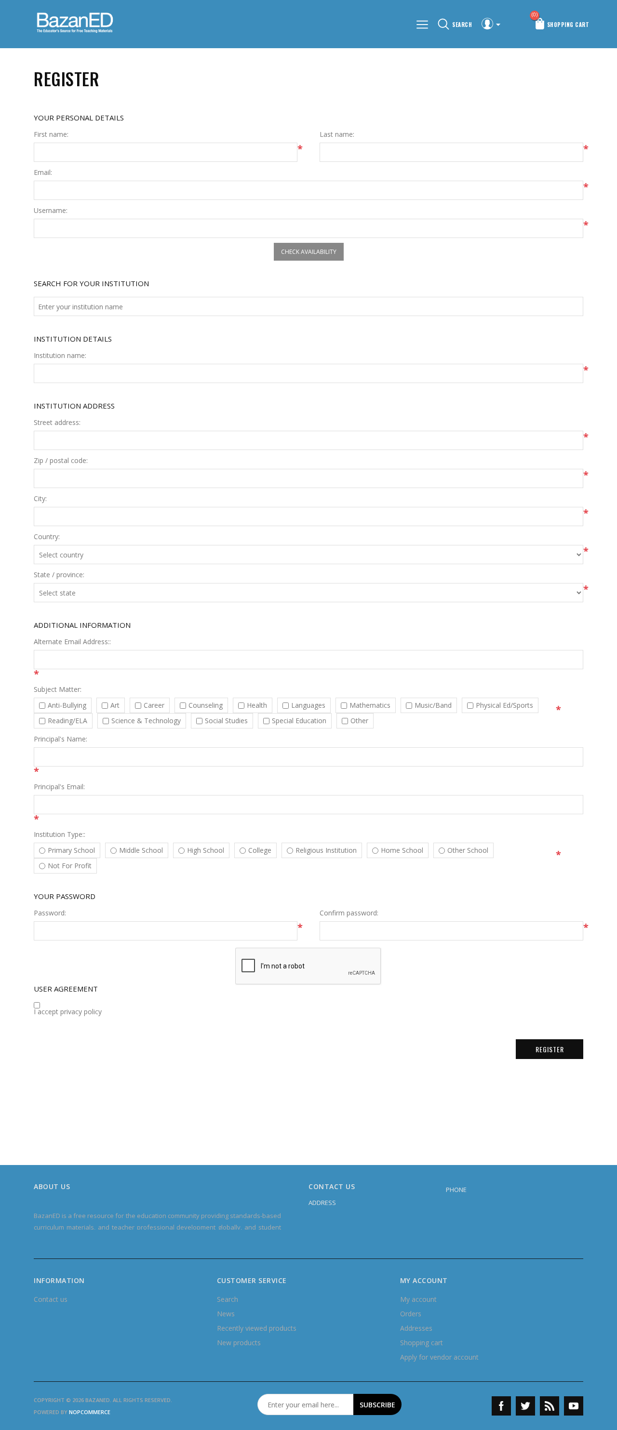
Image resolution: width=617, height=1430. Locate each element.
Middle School (141, 850)
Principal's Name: (60, 739)
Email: (43, 172)
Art (115, 705)
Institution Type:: (59, 834)
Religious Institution (326, 850)
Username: (50, 210)
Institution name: (60, 355)
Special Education (299, 720)
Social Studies (226, 720)
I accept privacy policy (68, 1011)
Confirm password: (349, 913)
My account (418, 1299)
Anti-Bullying (67, 705)
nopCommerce (89, 1412)
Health (257, 705)
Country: (47, 536)
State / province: (59, 574)
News (226, 1313)
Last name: (337, 134)
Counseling (205, 705)
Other (359, 720)
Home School (402, 850)
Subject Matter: (57, 689)
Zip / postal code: (61, 460)
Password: (50, 913)
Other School (467, 850)
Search (227, 1299)
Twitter (525, 1406)
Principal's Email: (59, 786)
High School (205, 850)
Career (154, 705)
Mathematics (369, 705)
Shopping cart (421, 1342)
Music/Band (433, 705)
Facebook (501, 1406)
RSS (549, 1406)
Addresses (416, 1328)
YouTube (573, 1406)
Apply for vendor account (439, 1357)
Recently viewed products (256, 1328)
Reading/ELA (67, 720)
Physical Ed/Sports (504, 705)
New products (239, 1342)
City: (40, 498)
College (259, 850)
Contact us (50, 1299)
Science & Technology (146, 720)
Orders (410, 1313)
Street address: (57, 422)
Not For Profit (70, 865)
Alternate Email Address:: (72, 641)
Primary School (71, 850)
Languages (308, 705)
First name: (51, 134)
